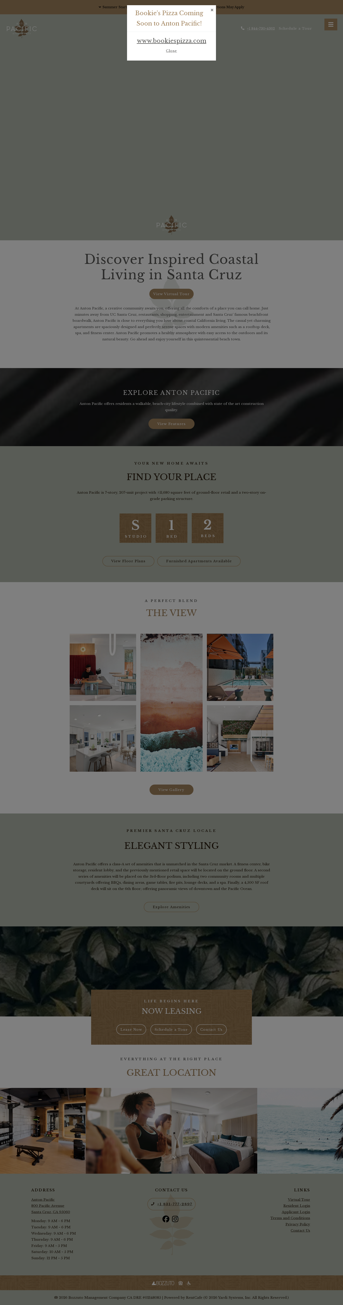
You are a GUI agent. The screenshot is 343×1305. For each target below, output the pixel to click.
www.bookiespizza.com (171, 41)
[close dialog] (212, 10)
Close (171, 51)
